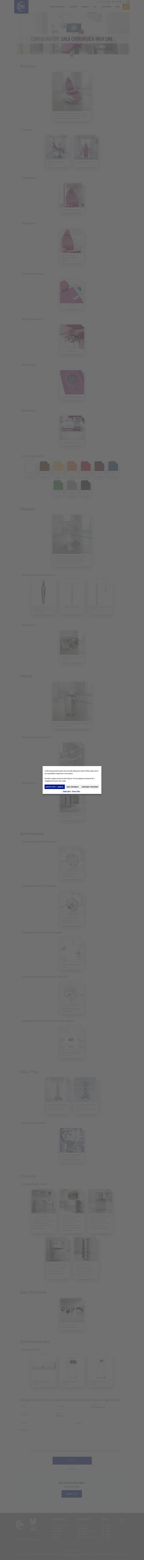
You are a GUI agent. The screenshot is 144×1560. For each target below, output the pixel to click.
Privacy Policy (76, 791)
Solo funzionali (73, 787)
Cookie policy (67, 791)
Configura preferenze (90, 787)
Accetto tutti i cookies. (55, 787)
